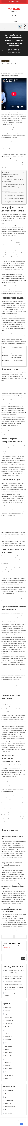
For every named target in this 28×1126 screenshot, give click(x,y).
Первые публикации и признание (13, 182)
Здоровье (7, 1097)
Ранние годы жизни (8, 176)
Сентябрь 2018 (9, 1075)
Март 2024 (8, 1039)
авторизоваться (6, 947)
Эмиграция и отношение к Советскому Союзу (14, 188)
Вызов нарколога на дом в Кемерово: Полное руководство (14, 988)
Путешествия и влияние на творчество (15, 184)
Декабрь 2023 (8, 1049)
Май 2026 (7, 1010)
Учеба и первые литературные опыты (14, 179)
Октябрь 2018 (8, 1072)
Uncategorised (5, 61)
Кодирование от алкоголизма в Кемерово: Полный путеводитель (13, 983)
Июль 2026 (8, 1007)
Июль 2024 (8, 1027)
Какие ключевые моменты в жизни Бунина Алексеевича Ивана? (16, 193)
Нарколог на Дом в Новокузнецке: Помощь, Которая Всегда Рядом (14, 977)
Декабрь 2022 (8, 1062)
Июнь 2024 (8, 1030)
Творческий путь (7, 181)
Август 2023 (8, 1059)
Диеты (6, 1093)
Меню (15, 21)
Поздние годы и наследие (9, 186)
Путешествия (8, 1110)
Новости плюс (8, 1103)
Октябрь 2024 (8, 1017)
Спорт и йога (8, 1113)
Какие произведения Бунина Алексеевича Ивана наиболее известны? (16, 199)
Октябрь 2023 (8, 1056)
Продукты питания (10, 1106)
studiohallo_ (14, 63)
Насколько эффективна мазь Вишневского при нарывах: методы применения (9, 936)
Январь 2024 (8, 1046)
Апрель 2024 (8, 1036)
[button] (23, 172)
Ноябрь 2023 (8, 1052)
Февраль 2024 (8, 1043)
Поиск (13, 15)
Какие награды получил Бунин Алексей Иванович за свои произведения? (15, 202)
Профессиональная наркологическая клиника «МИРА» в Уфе (14, 972)
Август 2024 (8, 1023)
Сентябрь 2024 (9, 1020)
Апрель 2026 (8, 1014)
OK (21, 1123)
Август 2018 (8, 1078)
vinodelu (14, 8)
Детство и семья (9, 177)
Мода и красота (9, 1100)
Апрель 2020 (8, 1065)
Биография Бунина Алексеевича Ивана (12, 174)
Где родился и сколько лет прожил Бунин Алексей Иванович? (16, 196)
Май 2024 (7, 1033)
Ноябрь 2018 (8, 1068)
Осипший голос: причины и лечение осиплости (14, 994)
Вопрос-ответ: (6, 191)
